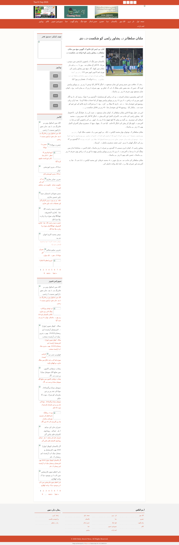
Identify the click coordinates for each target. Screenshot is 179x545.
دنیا (107, 21)
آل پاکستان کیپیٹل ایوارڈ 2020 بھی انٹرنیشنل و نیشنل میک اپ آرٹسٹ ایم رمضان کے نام (50, 463)
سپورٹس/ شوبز (57, 21)
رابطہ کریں (55, 515)
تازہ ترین (131, 21)
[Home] (144, 6)
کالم (47, 21)
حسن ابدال (93, 21)
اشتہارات (140, 26)
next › (49, 273)
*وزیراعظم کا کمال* (45, 260)
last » (55, 273)
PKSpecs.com (87, 543)
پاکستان (114, 21)
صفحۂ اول (140, 21)
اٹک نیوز (122, 21)
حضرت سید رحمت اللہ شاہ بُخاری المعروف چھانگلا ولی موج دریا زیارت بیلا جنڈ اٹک (49, 226)
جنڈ (66, 21)
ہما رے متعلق (55, 523)
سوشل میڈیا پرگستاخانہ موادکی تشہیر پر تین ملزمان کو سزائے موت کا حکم (50, 405)
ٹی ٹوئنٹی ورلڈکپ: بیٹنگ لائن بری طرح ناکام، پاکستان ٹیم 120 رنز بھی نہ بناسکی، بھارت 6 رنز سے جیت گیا (49, 314)
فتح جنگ (83, 21)
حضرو (102, 21)
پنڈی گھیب (74, 21)
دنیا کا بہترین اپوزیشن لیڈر (52, 174)
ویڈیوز (41, 21)
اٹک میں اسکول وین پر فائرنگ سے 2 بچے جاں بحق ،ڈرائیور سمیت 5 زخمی (50, 136)
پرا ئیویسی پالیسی (54, 519)
